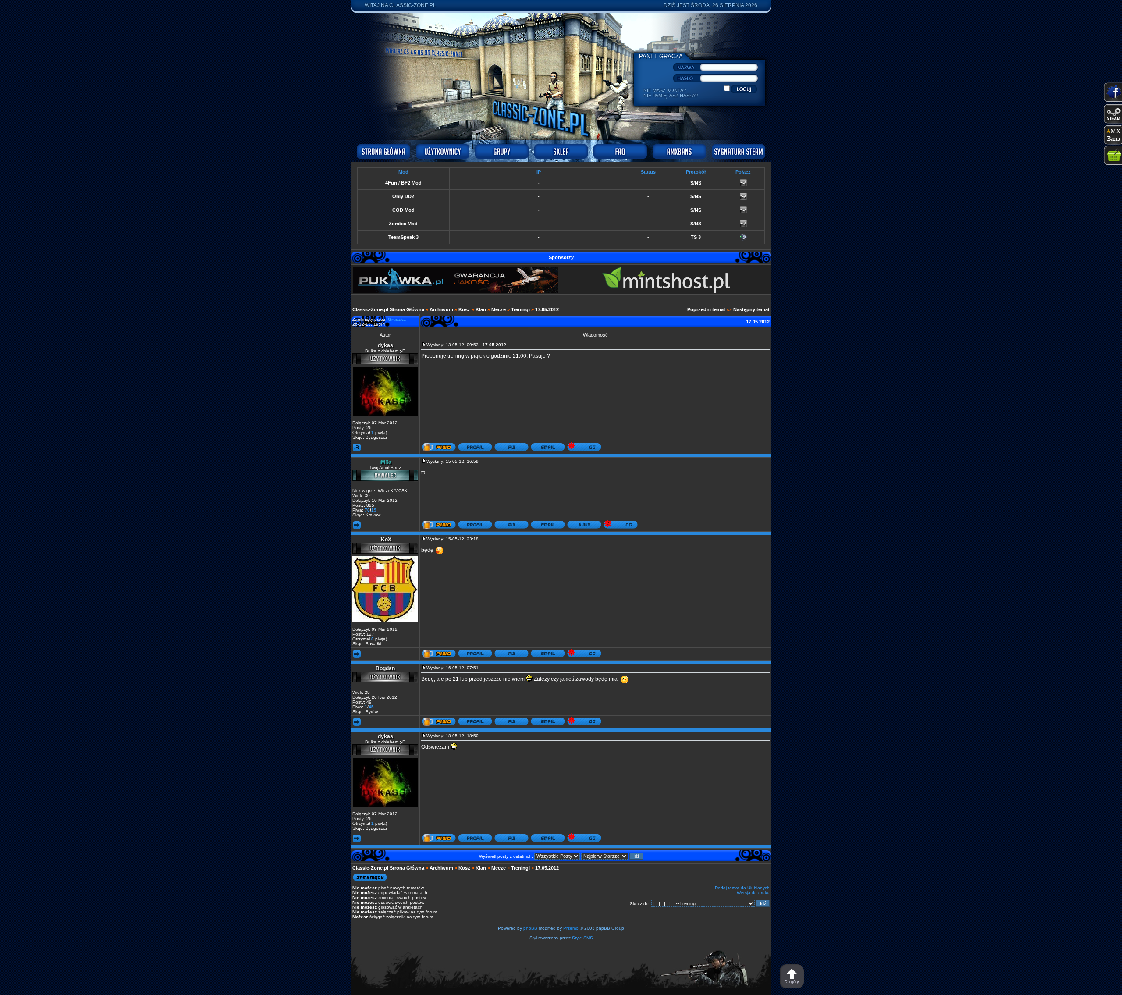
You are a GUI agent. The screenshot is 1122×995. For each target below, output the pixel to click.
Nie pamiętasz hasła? (670, 95)
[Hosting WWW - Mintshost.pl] (666, 291)
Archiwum (441, 309)
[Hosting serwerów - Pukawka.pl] (455, 291)
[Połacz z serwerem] (743, 184)
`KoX (385, 540)
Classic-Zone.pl (412, 5)
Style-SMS (582, 937)
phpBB (530, 928)
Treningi (520, 309)
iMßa (385, 462)
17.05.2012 (547, 309)
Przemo (571, 928)
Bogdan (385, 668)
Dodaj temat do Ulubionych (742, 887)
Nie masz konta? (664, 90)
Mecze (498, 309)
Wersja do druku (753, 892)
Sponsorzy (561, 257)
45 (371, 706)
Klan (481, 309)
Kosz (464, 309)
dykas (385, 345)
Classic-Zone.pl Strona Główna (388, 309)
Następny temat (751, 309)
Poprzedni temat (706, 309)
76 (367, 510)
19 (373, 510)
